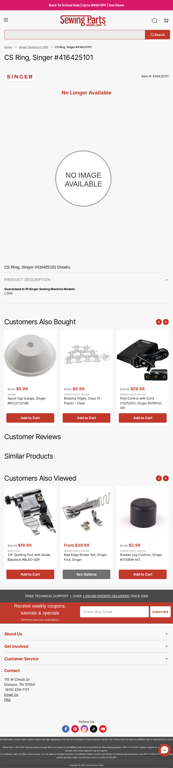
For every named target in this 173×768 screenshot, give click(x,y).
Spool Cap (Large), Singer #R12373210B (27, 400)
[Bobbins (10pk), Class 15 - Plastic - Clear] (87, 377)
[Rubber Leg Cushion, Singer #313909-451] (143, 533)
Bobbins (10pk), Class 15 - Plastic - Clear (83, 400)
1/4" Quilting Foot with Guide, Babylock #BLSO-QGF (29, 557)
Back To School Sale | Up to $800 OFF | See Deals (86, 5)
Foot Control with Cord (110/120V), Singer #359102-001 (141, 403)
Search (159, 34)
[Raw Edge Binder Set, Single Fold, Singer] (87, 533)
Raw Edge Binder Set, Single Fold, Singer (85, 557)
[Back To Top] (166, 761)
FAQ (7, 700)
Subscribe (160, 612)
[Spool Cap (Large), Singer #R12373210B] (30, 377)
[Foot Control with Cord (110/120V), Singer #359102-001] (143, 377)
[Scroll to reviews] (86, 67)
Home (8, 47)
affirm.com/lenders (131, 747)
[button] (6, 20)
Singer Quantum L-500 (33, 47)
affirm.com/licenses (152, 754)
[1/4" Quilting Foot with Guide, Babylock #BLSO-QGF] (30, 533)
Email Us (11, 695)
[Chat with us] (154, 20)
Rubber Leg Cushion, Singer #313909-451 (141, 557)
